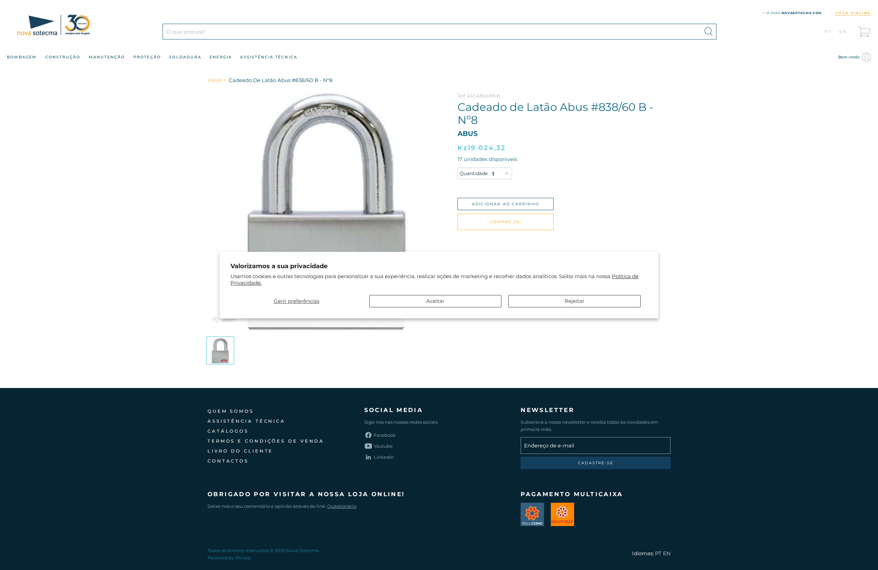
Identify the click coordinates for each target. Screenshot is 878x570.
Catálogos (228, 431)
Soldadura (185, 57)
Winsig (243, 557)
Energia (221, 57)
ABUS (468, 133)
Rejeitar (574, 301)
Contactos (228, 461)
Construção (63, 57)
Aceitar (435, 301)
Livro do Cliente (240, 451)
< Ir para (792, 13)
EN (843, 31)
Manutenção (107, 57)
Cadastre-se (595, 462)
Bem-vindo (849, 57)
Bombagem (22, 57)
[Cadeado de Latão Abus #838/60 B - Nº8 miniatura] (220, 350)
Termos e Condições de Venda (265, 441)
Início (214, 80)
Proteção (147, 57)
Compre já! (506, 221)
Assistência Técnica (268, 57)
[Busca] (708, 31)
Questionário (341, 506)
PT (828, 31)
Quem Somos (230, 411)
